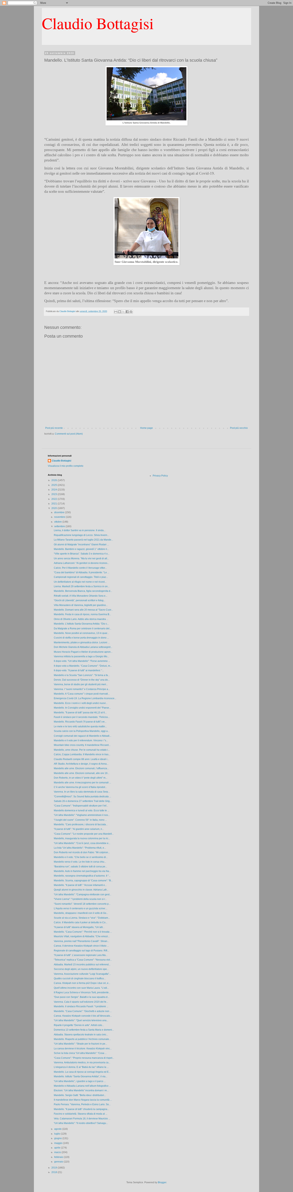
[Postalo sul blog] (120, 312)
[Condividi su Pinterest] (131, 312)
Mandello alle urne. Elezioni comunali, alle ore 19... (81, 773)
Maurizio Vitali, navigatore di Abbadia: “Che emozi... (82, 936)
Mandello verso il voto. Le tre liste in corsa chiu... (80, 861)
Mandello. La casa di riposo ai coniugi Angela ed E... (82, 1071)
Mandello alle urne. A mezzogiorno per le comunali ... (82, 782)
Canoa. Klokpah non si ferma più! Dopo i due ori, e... (82, 983)
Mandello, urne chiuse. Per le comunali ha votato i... (82, 749)
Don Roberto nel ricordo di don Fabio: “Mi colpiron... (82, 852)
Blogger (162, 1182)
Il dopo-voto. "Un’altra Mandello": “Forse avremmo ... (82, 661)
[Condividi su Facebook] (127, 312)
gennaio (59, 1161)
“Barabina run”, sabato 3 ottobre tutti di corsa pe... (80, 866)
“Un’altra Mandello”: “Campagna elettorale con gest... (82, 894)
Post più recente (54, 428)
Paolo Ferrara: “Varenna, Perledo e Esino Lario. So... (82, 1104)
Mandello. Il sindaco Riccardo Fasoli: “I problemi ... (81, 1006)
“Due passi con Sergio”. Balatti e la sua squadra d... (81, 997)
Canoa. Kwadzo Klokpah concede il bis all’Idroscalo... (83, 1015)
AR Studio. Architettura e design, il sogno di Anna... (81, 763)
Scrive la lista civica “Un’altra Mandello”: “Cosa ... (80, 1053)
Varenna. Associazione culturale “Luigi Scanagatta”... (82, 974)
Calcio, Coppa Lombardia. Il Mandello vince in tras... (82, 754)
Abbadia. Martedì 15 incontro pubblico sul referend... (82, 964)
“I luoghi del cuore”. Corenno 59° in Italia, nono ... (80, 819)
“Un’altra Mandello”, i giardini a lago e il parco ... (80, 1081)
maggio (58, 1143)
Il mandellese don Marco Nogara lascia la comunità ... (83, 1099)
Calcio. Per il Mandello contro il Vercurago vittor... (80, 567)
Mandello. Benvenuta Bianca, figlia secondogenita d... (83, 591)
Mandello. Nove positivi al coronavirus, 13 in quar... (81, 633)
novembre (60, 517)
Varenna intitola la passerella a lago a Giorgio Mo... (81, 656)
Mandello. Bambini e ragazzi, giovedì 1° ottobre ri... (81, 549)
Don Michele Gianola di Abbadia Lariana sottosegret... (83, 647)
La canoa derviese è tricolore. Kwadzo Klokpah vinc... (83, 1048)
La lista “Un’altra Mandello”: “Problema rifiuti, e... (80, 847)
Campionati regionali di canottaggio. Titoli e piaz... (81, 577)
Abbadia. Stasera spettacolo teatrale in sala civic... (81, 1034)
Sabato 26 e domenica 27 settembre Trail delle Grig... (82, 801)
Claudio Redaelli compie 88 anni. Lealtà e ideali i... (81, 759)
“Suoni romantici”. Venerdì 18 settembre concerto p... (82, 903)
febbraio (59, 1157)
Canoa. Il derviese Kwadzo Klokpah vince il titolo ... (81, 945)
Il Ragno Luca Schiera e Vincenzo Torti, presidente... (82, 992)
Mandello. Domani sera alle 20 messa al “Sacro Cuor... (83, 609)
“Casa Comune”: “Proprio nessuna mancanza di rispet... (84, 1058)
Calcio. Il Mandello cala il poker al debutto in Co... (80, 922)
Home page (146, 428)
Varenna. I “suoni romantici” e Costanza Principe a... (82, 689)
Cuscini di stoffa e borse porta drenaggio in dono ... (81, 637)
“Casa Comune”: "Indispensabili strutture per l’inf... (81, 805)
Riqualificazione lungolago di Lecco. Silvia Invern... (81, 535)
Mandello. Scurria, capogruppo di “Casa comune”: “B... (83, 880)
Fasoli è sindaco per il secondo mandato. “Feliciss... (82, 717)
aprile (57, 1147)
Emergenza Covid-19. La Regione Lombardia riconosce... (85, 698)
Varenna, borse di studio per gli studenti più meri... (81, 684)
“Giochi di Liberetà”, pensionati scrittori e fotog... (79, 600)
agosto (58, 1129)
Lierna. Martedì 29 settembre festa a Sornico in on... (81, 586)
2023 (54, 494)
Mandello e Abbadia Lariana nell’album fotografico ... (82, 1085)
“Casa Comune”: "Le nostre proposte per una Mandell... (84, 833)
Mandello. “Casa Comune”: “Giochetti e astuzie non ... (83, 1011)
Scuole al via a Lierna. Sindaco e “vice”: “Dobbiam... (82, 917)
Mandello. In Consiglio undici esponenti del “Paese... (82, 707)
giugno (58, 1138)
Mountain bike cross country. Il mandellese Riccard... (82, 745)
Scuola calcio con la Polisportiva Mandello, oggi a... (81, 731)
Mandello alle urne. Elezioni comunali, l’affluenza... (81, 768)
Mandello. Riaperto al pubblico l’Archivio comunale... (82, 1039)
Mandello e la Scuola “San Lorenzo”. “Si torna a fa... (82, 675)
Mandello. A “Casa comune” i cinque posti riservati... (82, 693)
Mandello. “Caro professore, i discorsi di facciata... (81, 824)
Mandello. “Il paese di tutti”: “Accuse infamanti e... (80, 885)
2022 (54, 499)
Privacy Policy (160, 475)
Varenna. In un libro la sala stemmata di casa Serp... (82, 791)
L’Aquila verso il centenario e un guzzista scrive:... (80, 908)
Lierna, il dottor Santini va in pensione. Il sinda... (79, 530)
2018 (54, 1172)
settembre (60, 526)
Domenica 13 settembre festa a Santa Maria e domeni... (84, 1029)
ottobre (58, 521)
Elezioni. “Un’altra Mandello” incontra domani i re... (81, 1090)
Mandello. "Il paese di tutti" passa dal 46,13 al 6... (80, 712)
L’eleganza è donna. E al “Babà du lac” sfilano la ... (81, 1067)
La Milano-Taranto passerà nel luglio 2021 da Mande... (83, 539)
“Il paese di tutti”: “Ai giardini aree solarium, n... (79, 829)
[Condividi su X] (123, 312)
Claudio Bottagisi (98, 23)
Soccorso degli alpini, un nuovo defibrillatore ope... (81, 969)
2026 (54, 480)
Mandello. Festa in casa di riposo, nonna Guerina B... (82, 614)
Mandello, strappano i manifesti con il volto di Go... (81, 913)
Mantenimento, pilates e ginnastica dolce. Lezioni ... (82, 642)
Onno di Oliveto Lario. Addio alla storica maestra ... (81, 619)
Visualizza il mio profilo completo (65, 466)
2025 (54, 485)
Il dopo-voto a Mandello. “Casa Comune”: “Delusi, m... (83, 665)
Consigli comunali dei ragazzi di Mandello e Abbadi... (82, 735)
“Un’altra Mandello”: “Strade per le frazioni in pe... (80, 1043)
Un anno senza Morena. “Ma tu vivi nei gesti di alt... (81, 558)
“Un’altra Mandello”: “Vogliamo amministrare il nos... (82, 815)
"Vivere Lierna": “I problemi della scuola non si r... (80, 899)
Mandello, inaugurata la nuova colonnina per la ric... (82, 838)
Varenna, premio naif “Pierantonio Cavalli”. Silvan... (81, 941)
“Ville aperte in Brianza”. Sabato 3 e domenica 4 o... (81, 553)
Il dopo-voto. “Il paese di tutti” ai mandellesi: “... (79, 670)
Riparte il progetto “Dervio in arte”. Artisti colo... (79, 1025)
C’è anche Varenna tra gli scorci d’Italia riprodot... (80, 787)
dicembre (59, 512)
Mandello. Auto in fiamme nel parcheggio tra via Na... (82, 871)
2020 (54, 508)
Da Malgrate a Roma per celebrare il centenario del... (82, 628)
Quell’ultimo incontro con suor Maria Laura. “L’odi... (81, 987)
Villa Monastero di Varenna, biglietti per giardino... (81, 605)
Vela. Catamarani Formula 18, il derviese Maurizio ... (82, 1118)
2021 (54, 503)
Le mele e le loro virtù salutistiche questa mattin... (80, 726)
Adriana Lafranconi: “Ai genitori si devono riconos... (81, 563)
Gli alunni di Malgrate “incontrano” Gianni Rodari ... (81, 544)
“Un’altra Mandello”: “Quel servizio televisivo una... (81, 1020)
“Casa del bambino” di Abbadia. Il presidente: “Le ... (81, 572)
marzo (58, 1152)
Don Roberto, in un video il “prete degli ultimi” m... (80, 777)
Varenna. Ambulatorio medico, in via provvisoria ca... (82, 1062)
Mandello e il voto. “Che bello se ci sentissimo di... (81, 857)
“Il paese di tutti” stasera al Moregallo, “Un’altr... (79, 927)
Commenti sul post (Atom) (69, 433)
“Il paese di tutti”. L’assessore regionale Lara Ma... (80, 955)
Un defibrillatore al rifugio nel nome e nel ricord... (80, 581)
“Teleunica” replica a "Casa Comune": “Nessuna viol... (83, 959)
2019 (54, 1167)
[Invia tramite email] (116, 312)
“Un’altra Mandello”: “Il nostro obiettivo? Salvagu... (81, 1123)
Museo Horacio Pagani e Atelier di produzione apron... (83, 651)
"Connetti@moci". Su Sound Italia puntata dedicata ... (82, 796)
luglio (57, 1133)
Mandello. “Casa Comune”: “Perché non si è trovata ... (83, 931)
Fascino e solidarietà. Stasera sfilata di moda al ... (80, 1113)
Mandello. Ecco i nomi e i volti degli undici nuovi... (80, 703)
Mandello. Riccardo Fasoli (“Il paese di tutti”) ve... (80, 721)
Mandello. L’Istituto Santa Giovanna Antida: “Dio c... (81, 623)
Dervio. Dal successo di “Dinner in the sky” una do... (82, 679)
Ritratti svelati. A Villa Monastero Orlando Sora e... (80, 595)
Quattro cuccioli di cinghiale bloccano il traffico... (80, 978)
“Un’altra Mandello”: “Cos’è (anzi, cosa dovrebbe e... (82, 843)
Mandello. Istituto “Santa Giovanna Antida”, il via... (80, 1076)
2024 (54, 489)
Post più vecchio (239, 428)
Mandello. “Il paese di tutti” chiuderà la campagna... (81, 1109)
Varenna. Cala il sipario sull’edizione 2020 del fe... (81, 1001)
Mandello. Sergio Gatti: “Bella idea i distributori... (80, 1095)
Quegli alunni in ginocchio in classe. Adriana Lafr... (81, 889)
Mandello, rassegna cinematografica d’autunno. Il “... (82, 875)
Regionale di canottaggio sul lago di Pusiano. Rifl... (81, 950)
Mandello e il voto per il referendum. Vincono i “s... (81, 740)
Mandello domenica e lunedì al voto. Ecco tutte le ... (81, 810)
